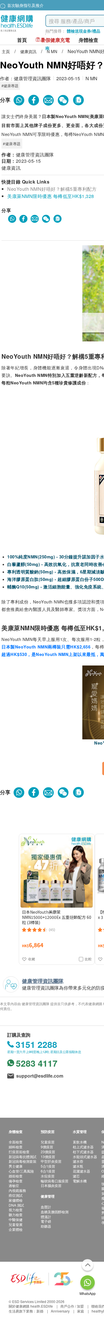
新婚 (39, 1310)
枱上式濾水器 (83, 1146)
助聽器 (46, 1226)
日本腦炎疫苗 (51, 1185)
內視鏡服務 (17, 1190)
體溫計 (46, 1216)
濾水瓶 (78, 1166)
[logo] (17, 32)
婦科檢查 (16, 1146)
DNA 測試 (16, 1205)
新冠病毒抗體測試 (22, 1156)
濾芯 (76, 1175)
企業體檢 (16, 1229)
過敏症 (14, 1185)
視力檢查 (16, 1209)
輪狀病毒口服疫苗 (54, 1180)
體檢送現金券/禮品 (83, 31)
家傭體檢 (16, 1200)
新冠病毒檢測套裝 (22, 1161)
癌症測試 (16, 1195)
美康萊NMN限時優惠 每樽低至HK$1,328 (50, 196)
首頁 (22, 40)
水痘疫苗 (48, 1175)
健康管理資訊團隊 (32, 78)
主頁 (6, 51)
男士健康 (16, 1166)
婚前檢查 (16, 1175)
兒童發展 (16, 1224)
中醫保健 (16, 1219)
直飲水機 (80, 1141)
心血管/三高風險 (21, 1171)
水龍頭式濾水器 (85, 1156)
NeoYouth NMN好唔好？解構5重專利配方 (51, 189)
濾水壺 (78, 1161)
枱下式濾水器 (83, 1151)
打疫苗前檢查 (19, 1151)
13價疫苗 (48, 1156)
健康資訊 (29, 51)
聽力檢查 (16, 1214)
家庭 (80, 1310)
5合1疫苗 (48, 1166)
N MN (52, 51)
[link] (42, 1278)
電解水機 (80, 1180)
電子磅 (46, 1221)
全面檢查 (16, 1141)
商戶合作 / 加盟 (72, 1306)
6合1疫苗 (48, 1171)
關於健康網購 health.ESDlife (31, 1306)
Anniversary (60, 1310)
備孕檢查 (16, 1180)
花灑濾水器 (81, 1171)
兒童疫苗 (48, 1141)
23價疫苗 (48, 1151)
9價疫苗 (47, 1146)
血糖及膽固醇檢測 (54, 1211)
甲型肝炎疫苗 (51, 1161)
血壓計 (46, 1206)
